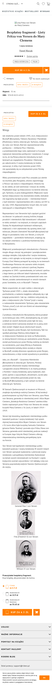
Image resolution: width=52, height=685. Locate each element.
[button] (39, 79)
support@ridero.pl (22, 666)
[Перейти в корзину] (48, 4)
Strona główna (14, 4)
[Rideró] (3, 4)
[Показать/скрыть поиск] (38, 4)
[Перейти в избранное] (43, 4)
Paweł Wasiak (26, 50)
